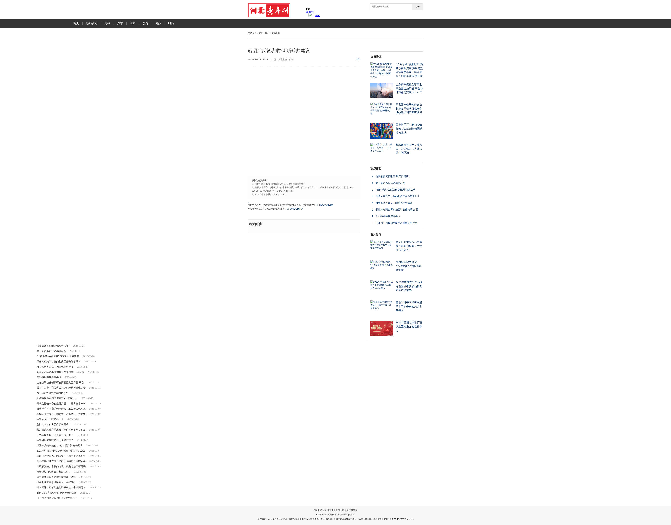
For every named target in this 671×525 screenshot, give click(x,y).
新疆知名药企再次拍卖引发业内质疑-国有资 (60, 372)
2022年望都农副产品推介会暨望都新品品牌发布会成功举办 (409, 286)
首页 (76, 23)
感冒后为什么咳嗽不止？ (50, 419)
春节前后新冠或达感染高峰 (388, 183)
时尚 (171, 23)
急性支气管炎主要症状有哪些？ (54, 424)
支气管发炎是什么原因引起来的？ (55, 435)
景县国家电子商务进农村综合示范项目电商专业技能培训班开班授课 (409, 108)
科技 (158, 23)
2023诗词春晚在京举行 (386, 216)
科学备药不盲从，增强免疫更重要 (392, 203)
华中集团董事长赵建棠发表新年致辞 (56, 477)
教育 (145, 23)
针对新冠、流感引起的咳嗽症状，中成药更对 (61, 487)
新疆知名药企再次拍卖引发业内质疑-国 (395, 209)
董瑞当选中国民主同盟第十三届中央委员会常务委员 (409, 306)
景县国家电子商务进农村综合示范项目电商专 (61, 387)
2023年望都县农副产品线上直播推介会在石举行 (409, 326)
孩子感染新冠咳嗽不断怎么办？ (54, 471)
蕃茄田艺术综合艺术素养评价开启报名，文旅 (61, 429)
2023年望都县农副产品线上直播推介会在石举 (61, 461)
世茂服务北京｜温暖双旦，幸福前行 (56, 482)
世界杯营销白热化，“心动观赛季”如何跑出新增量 (409, 266)
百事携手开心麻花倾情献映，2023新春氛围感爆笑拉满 (409, 128)
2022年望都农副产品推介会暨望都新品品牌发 (61, 450)
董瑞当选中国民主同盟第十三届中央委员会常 (61, 456)
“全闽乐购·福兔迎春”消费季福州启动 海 (58, 356)
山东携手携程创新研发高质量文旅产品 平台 (60, 382)
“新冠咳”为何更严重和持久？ (52, 393)
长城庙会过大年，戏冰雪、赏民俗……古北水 (61, 414)
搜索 (417, 7)
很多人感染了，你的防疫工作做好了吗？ (396, 196)
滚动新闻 (91, 23)
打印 (358, 59)
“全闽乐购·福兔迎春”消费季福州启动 (393, 189)
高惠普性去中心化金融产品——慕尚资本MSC (61, 403)
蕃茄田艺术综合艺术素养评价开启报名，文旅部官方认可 (409, 246)
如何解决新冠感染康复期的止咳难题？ (57, 398)
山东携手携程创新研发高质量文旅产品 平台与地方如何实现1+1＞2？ (409, 88)
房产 (133, 23)
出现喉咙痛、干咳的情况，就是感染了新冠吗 (61, 466)
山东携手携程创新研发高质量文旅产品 (394, 223)
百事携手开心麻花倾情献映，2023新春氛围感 (61, 408)
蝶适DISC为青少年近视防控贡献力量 (57, 492)
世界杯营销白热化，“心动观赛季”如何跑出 (60, 445)
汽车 (120, 23)
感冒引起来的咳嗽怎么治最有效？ (55, 440)
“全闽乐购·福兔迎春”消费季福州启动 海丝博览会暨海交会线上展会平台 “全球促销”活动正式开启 (396, 72)
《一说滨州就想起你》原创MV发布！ (57, 498)
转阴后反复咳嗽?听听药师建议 (390, 176)
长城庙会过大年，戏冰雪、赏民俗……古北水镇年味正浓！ (409, 148)
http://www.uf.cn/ (325, 205)
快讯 (267, 33)
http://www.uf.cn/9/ (294, 209)
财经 (107, 23)
